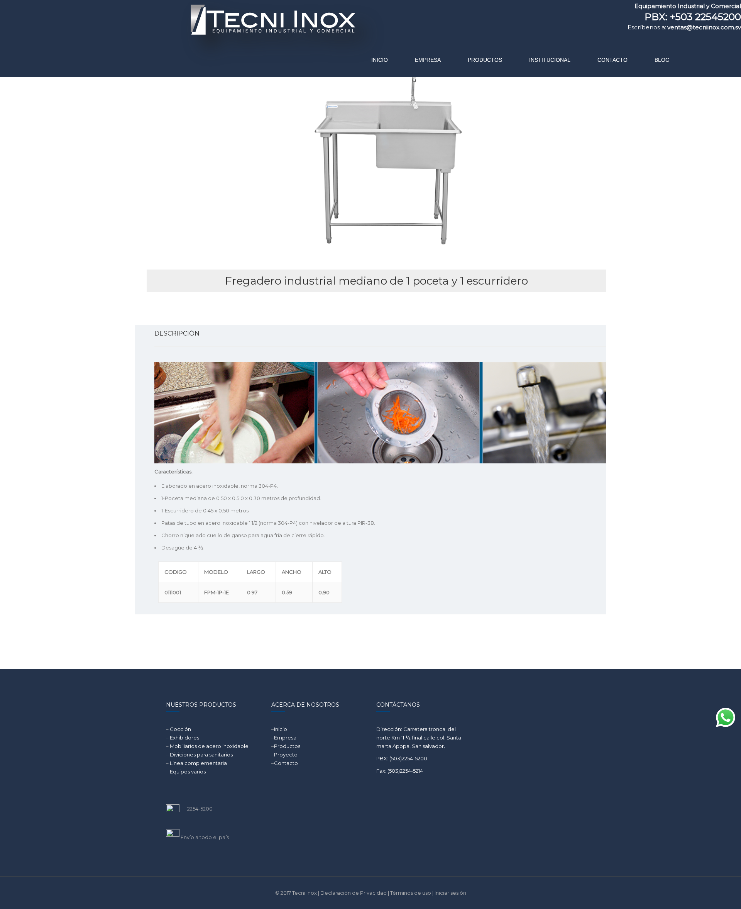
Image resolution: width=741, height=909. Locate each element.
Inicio (280, 729)
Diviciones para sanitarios (201, 754)
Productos (287, 746)
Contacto (286, 763)
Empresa (285, 737)
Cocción (180, 729)
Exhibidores (184, 737)
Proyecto (286, 754)
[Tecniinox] (207, 36)
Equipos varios (188, 771)
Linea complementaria (198, 763)
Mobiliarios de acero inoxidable (209, 746)
